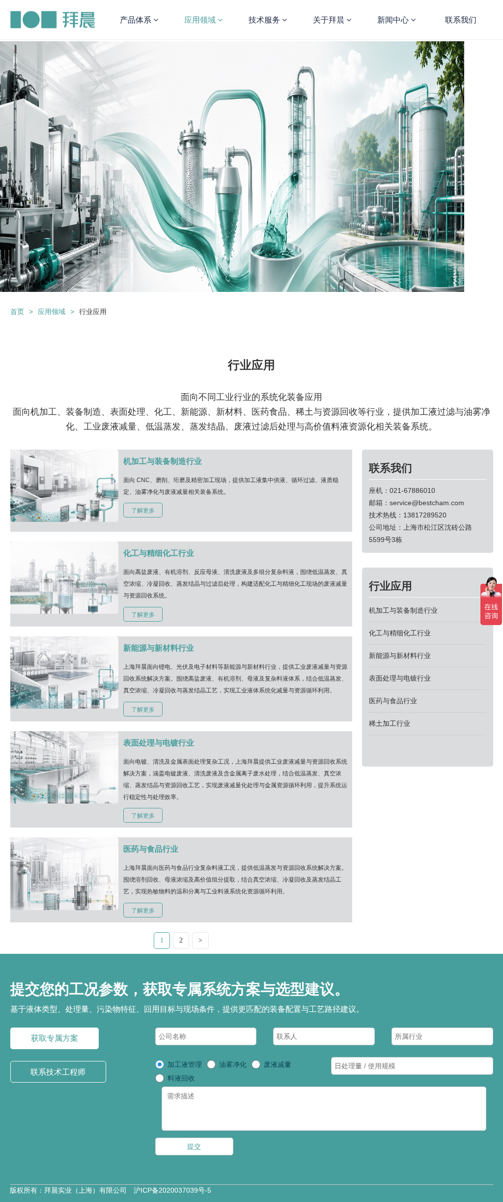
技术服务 (265, 20)
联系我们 (460, 20)
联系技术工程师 (57, 1072)
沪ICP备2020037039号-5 (172, 1190)
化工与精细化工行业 (400, 633)
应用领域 (201, 20)
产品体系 (136, 20)
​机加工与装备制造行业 (403, 610)
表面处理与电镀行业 (400, 678)
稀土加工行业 (389, 723)
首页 (17, 311)
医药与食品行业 (393, 701)
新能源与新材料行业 (400, 655)
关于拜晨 (329, 20)
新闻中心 (394, 20)
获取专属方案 (54, 1038)
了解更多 (143, 510)
